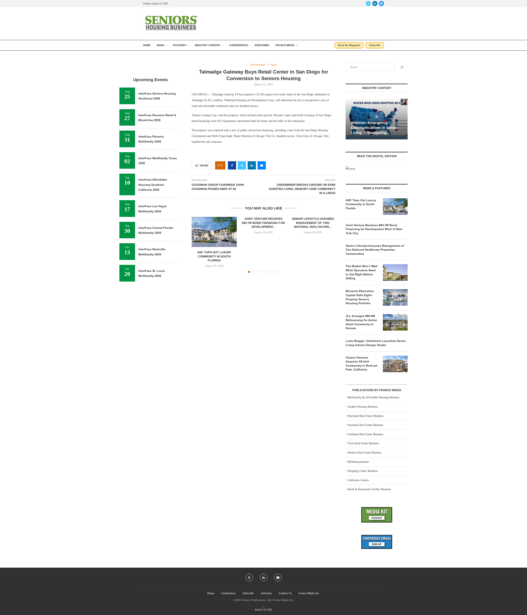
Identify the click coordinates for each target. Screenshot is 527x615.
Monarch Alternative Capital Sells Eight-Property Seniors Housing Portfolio (360, 297)
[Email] (381, 3)
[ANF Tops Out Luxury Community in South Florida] (214, 232)
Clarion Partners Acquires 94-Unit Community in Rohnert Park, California (361, 363)
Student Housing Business (362, 406)
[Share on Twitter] (242, 165)
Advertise (266, 593)
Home (146, 45)
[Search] (402, 67)
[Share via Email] (262, 165)
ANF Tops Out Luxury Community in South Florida (214, 256)
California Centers (358, 480)
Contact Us (285, 593)
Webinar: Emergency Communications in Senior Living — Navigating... (374, 128)
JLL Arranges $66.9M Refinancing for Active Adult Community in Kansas (361, 322)
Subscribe (261, 45)
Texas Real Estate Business (363, 443)
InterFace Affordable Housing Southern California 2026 (152, 184)
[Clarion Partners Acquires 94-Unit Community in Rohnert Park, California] (395, 364)
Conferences (238, 45)
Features (179, 45)
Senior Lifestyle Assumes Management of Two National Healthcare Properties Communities (375, 249)
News (160, 45)
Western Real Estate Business (364, 452)
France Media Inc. (309, 593)
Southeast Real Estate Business (365, 434)
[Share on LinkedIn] (252, 165)
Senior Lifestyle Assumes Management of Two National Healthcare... (313, 222)
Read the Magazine (349, 45)
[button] (197, 244)
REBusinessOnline (358, 461)
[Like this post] (221, 165)
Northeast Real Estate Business (365, 425)
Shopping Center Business (362, 470)
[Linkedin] (374, 3)
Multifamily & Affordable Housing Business (373, 397)
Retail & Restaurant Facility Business (369, 489)
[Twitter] (368, 3)
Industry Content (207, 45)
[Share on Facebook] (232, 165)
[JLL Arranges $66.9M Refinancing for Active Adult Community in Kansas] (395, 322)
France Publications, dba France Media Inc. (268, 600)
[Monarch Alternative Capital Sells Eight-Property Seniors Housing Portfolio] (395, 297)
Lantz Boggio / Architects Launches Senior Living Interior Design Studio (376, 343)
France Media (285, 45)
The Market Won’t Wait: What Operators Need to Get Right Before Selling (362, 272)
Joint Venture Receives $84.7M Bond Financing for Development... (263, 222)
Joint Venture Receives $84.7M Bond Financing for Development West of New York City (374, 229)
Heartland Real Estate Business (365, 415)
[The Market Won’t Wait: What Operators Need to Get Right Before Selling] (395, 272)
